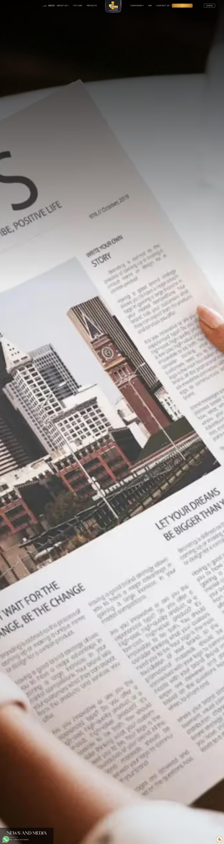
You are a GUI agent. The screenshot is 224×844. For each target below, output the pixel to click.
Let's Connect (182, 5)
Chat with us (209, 839)
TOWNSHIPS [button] (136, 5)
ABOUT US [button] (62, 5)
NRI (150, 5)
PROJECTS (92, 5)
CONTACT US (163, 5)
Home (9, 840)
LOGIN (209, 6)
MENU (51, 5)
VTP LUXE (77, 5)
